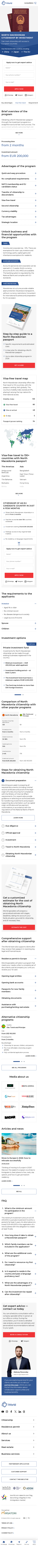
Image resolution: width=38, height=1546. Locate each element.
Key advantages (6, 103)
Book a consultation (19, 1335)
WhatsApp (10, 95)
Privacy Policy (7, 1528)
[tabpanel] (19, 667)
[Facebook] (11, 1411)
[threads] (24, 1411)
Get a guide (19, 365)
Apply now (19, 89)
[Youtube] (2, 1411)
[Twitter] (15, 1411)
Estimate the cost (19, 927)
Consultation (28, 3)
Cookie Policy (7, 1533)
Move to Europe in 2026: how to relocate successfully (16, 1159)
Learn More (18, 818)
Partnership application (19, 1464)
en (24, 1518)
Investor (5, 604)
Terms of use (6, 1523)
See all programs (19, 1068)
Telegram (20, 95)
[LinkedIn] (20, 1411)
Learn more (6, 1181)
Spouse (5, 623)
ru (29, 1518)
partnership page (11, 1385)
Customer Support (19, 1472)
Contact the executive (19, 1479)
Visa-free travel (20, 103)
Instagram (30, 95)
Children (5, 629)
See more (19, 493)
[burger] (34, 1542)
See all (19, 1191)
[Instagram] (7, 1411)
